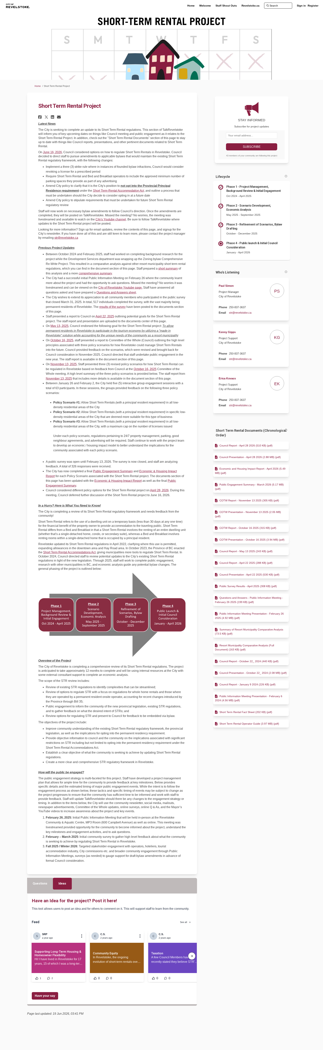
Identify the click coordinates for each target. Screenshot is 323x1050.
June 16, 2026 (52, 152)
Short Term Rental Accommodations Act (69, 552)
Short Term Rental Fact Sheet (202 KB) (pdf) (245, 712)
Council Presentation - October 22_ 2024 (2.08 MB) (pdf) (253, 672)
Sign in (301, 5)
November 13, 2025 (63, 364)
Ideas (62, 883)
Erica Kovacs (227, 378)
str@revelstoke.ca (66, 237)
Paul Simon (226, 285)
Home (38, 86)
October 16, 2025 (61, 340)
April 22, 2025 (105, 316)
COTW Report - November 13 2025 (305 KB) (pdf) (249, 500)
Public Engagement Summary (113, 471)
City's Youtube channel (111, 219)
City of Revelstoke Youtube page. (120, 287)
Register (313, 5)
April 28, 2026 (159, 490)
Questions (40, 883)
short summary (168, 268)
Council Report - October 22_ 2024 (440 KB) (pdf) (249, 661)
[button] (40, 117)
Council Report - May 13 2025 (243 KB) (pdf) (246, 551)
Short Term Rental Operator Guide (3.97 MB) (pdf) (249, 723)
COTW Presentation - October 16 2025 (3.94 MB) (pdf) (251, 539)
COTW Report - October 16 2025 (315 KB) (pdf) (247, 527)
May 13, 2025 (59, 325)
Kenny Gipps (227, 332)
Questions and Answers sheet (116, 292)
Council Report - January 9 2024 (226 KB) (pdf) (247, 684)
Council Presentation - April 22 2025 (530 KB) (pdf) (249, 574)
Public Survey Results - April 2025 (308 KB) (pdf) (248, 586)
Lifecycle (223, 177)
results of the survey (112, 306)
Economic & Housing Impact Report (118, 480)
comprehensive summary (95, 273)
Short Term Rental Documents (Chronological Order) (251, 433)
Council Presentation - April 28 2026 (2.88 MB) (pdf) (250, 457)
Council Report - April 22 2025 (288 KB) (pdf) (246, 562)
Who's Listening (227, 272)
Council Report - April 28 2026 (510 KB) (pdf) (246, 445)
